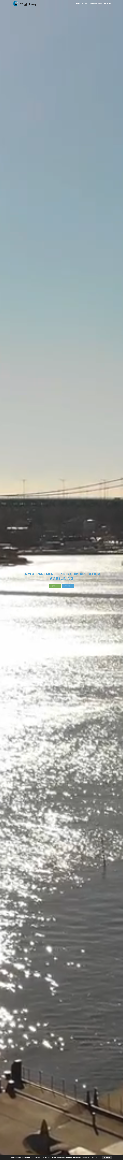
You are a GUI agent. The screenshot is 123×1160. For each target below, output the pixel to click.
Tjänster (55, 586)
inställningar (94, 1157)
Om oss (68, 586)
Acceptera (107, 1157)
